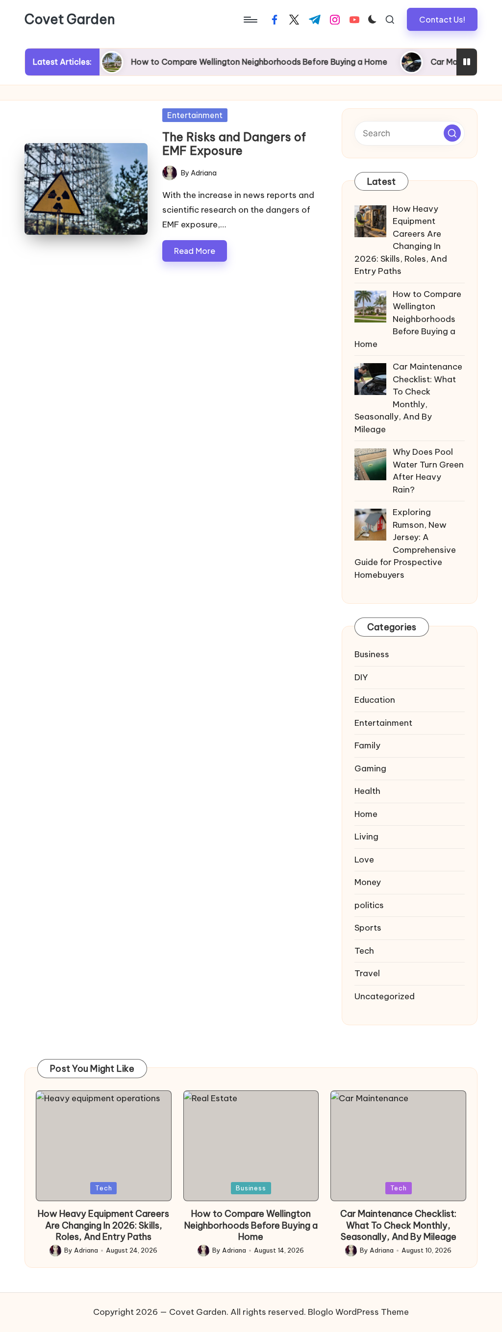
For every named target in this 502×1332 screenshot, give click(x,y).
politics (369, 905)
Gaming (370, 768)
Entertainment (195, 115)
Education (374, 699)
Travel (367, 973)
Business (371, 654)
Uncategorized (384, 996)
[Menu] (250, 19)
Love (364, 859)
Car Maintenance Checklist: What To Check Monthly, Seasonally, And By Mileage (398, 1225)
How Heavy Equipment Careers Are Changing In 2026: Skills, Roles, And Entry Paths (103, 1225)
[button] (442, 19)
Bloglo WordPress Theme (358, 1312)
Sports (367, 927)
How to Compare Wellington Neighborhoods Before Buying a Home (238, 62)
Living (366, 836)
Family (367, 745)
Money (367, 882)
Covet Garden (70, 19)
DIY (361, 677)
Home (365, 814)
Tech (364, 950)
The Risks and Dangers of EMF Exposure (234, 143)
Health (367, 791)
